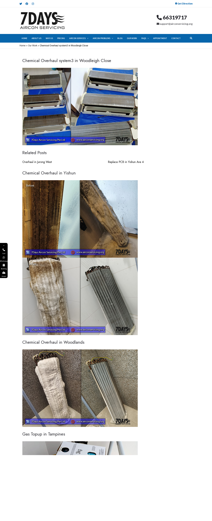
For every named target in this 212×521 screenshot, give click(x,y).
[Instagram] (33, 3)
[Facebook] (27, 3)
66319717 (174, 17)
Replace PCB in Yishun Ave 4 (126, 162)
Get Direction (185, 3)
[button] (87, 38)
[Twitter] (20, 3)
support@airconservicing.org (176, 23)
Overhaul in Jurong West (37, 162)
